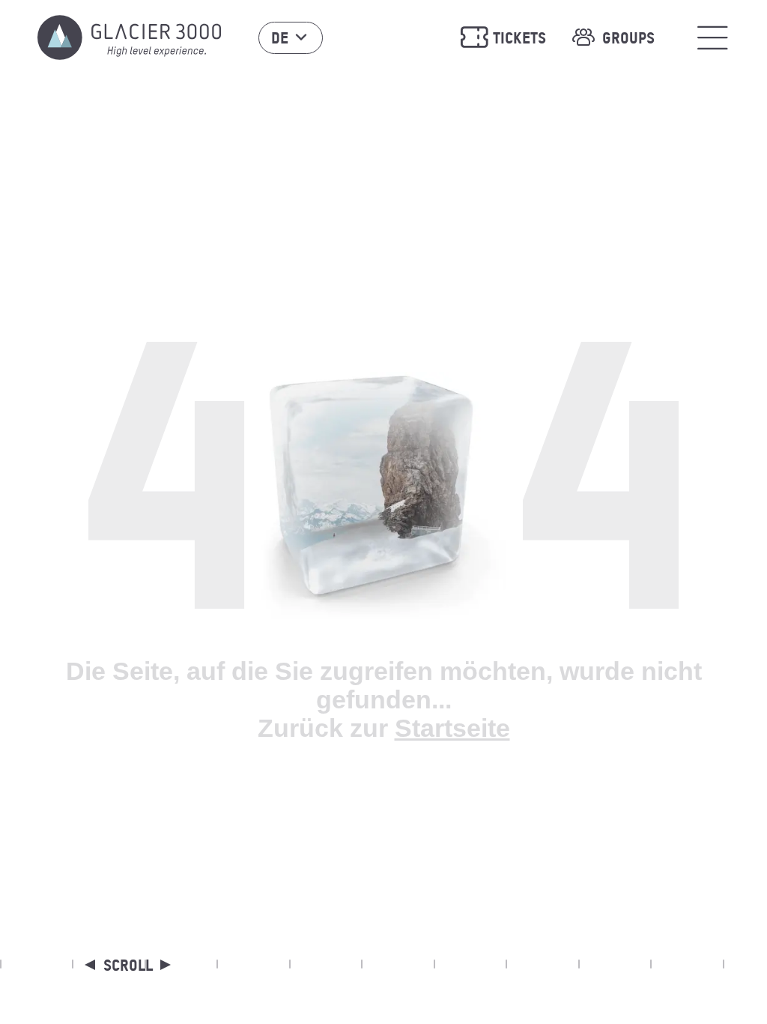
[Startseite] (129, 37)
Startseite (452, 728)
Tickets (519, 37)
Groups (628, 37)
